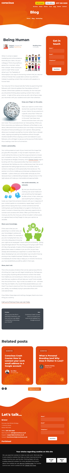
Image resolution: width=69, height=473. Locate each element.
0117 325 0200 (61, 3)
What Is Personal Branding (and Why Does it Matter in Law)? (51, 358)
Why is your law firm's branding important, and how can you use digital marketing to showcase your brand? (12, 318)
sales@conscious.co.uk (18, 433)
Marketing (39, 18)
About (40, 6)
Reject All (62, 460)
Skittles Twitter (33, 159)
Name (50, 48)
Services (35, 6)
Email (50, 54)
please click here (30, 465)
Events (59, 6)
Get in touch (39, 3)
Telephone (52, 60)
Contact (64, 6)
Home (28, 18)
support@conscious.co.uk (15, 435)
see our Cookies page (26, 463)
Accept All (51, 460)
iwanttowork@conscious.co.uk (17, 437)
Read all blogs (34, 389)
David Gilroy (17, 47)
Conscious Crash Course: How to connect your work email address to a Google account (32, 317)
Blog (54, 6)
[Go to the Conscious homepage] (18, 3)
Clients (46, 6)
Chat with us (50, 3)
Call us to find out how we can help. (16, 302)
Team (50, 6)
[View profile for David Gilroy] (5, 46)
